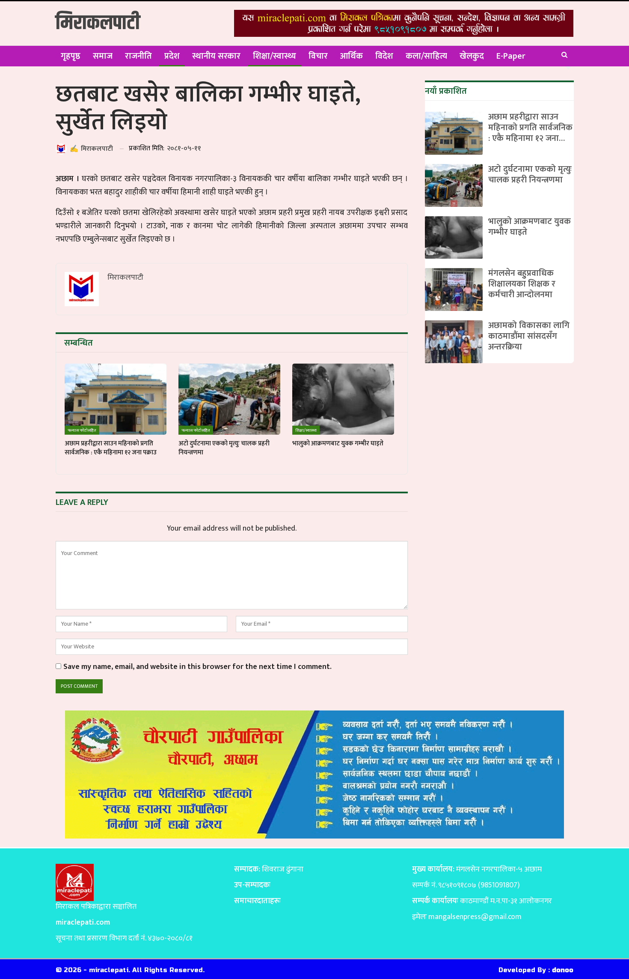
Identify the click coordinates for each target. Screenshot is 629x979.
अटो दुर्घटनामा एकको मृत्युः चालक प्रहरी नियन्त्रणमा (530, 174)
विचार (318, 56)
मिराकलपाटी (98, 23)
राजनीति (138, 56)
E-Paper (510, 56)
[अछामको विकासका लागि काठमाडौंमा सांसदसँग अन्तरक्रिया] (454, 341)
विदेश (384, 56)
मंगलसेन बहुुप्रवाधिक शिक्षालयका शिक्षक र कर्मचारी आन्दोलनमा (521, 284)
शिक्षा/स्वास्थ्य (274, 56)
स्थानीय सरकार (216, 56)
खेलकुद (472, 56)
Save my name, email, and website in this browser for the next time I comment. (197, 667)
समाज (103, 56)
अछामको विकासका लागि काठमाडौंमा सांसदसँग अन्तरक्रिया (529, 336)
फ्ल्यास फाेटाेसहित (82, 430)
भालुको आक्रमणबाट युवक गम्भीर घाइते (529, 226)
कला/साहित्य (426, 56)
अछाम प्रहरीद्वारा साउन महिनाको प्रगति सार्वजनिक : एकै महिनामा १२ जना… (530, 128)
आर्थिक (351, 56)
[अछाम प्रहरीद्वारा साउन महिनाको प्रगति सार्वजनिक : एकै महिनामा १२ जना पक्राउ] (115, 399)
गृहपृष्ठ (70, 56)
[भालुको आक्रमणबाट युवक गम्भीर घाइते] (343, 399)
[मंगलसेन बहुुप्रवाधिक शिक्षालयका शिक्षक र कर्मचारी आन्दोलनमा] (454, 289)
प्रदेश (172, 56)
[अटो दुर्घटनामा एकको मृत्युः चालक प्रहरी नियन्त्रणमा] (229, 399)
